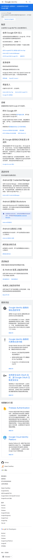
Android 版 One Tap (8, 92)
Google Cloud (4, 518)
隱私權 (6, 552)
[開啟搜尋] (27, 2)
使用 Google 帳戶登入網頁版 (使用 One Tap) (14, 50)
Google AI (3, 543)
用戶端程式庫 (20, 114)
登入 (30, 2)
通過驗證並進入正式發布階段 (17, 126)
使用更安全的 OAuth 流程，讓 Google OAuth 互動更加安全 (19, 377)
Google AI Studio (5, 513)
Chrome (3, 508)
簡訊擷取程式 (6, 279)
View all (3, 523)
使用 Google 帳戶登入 (6, 493)
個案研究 (22, 56)
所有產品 (3, 546)
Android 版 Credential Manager (11, 53)
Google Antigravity (6, 515)
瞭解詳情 (11, 333)
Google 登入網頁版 (8, 95)
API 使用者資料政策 (6, 481)
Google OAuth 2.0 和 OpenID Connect (10, 496)
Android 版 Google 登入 (21, 92)
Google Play (4, 520)
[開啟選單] (2, 2)
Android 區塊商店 (7, 222)
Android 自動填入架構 (8, 238)
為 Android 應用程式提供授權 (10, 130)
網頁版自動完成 (6, 254)
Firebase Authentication (19, 408)
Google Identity (5, 490)
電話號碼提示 (14, 279)
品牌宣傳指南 (4, 484)
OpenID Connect (13, 78)
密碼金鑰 (5, 78)
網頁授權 (22, 130)
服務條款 (3, 478)
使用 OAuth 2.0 (22, 133)
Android (3, 505)
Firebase (3, 510)
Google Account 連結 (8, 164)
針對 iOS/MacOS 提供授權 (9, 133)
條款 (2, 552)
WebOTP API (6, 295)
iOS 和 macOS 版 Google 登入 (10, 56)
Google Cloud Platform (7, 541)
